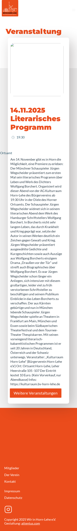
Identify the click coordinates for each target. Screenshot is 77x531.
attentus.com (30, 523)
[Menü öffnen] (73, 10)
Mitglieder (11, 468)
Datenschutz (13, 498)
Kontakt (10, 481)
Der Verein (11, 475)
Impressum (12, 491)
